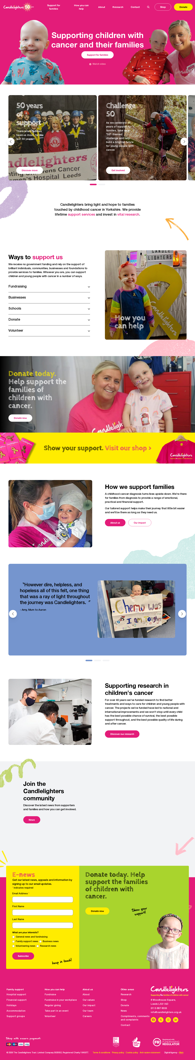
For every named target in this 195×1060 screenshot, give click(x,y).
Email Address (20, 894)
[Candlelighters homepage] (18, 7)
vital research (128, 214)
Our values (89, 1000)
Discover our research (122, 734)
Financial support (17, 1000)
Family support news (27, 942)
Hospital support (16, 995)
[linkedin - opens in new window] (175, 1019)
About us (115, 522)
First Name (18, 907)
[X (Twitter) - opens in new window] (160, 1019)
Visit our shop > (128, 448)
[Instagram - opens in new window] (168, 1019)
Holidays (11, 1006)
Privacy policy (118, 1053)
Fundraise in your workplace (61, 1000)
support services (81, 214)
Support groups (16, 1016)
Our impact (140, 522)
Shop (163, 7)
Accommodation (16, 1011)
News (32, 819)
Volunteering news (25, 946)
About (86, 995)
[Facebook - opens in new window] (153, 1019)
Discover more (30, 170)
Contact (135, 7)
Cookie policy (132, 1053)
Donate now (20, 418)
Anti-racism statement (150, 1053)
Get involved (118, 170)
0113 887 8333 (159, 1008)
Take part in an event (57, 1011)
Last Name (18, 919)
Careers (87, 1016)
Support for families (97, 54)
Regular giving (53, 1006)
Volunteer (50, 1016)
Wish (181, 1053)
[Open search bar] (148, 7)
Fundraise (50, 995)
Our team (88, 1011)
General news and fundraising (32, 937)
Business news (51, 942)
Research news (48, 946)
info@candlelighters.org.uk (166, 1012)
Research (126, 995)
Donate (183, 7)
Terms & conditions (101, 1053)
